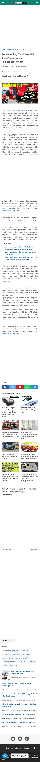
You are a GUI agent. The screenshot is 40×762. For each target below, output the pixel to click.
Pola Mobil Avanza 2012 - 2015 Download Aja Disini (18, 722)
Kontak (32, 748)
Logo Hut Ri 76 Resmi (27, 661)
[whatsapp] (27, 387)
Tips (24, 651)
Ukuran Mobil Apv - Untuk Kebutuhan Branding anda (18, 714)
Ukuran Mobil (8, 658)
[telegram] (34, 387)
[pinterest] (20, 387)
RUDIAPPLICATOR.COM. (10, 211)
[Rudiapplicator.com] (20, 2)
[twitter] (12, 387)
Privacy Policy (9, 748)
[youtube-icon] (20, 738)
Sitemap (26, 748)
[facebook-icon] (13, 738)
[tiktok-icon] (27, 738)
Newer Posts (7, 549)
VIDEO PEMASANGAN (15, 128)
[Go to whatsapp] (4, 756)
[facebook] (5, 387)
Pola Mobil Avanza (10, 665)
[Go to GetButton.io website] (5, 760)
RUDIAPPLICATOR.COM (10, 334)
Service (16, 654)
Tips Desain (27, 654)
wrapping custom (9, 661)
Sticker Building (22, 658)
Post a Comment (21, 67)
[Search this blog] (37, 2)
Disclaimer (18, 748)
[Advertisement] (20, 28)
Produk (6, 654)
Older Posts (33, 549)
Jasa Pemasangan (11, 651)
